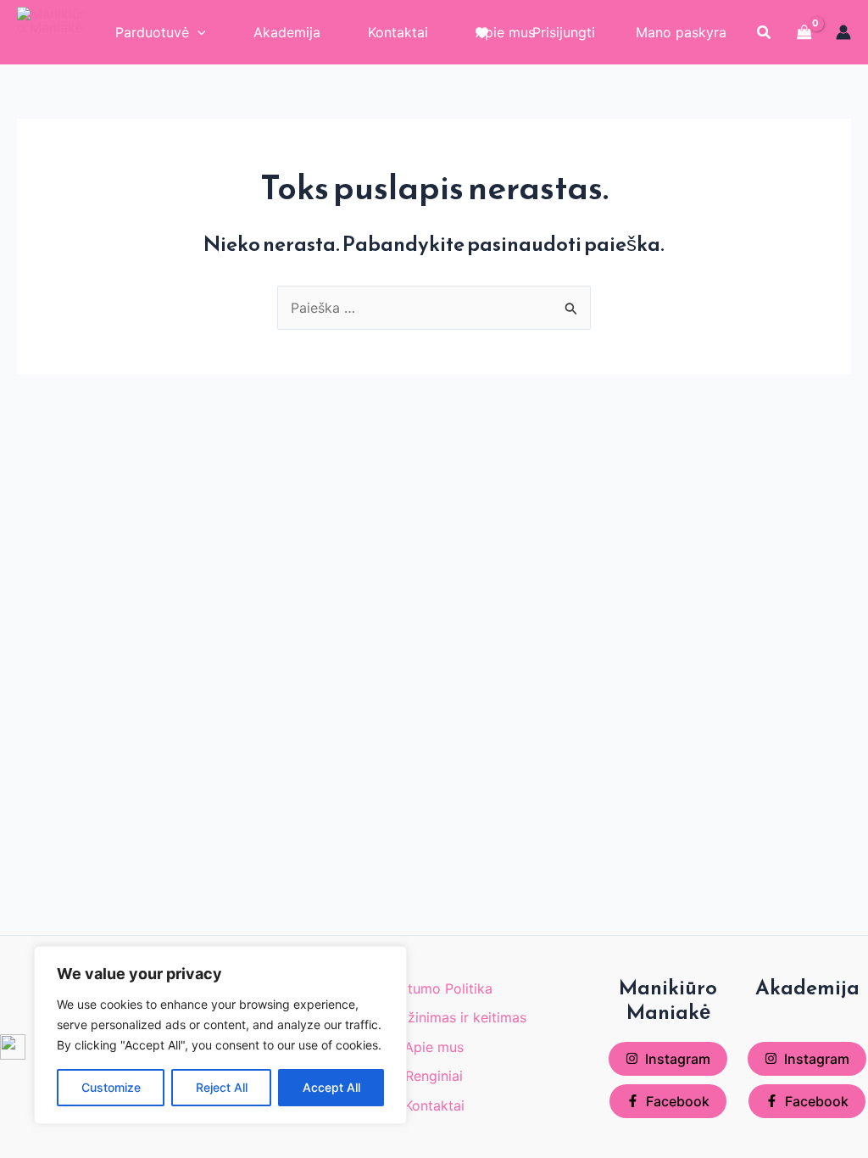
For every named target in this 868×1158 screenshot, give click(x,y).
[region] (220, 1035)
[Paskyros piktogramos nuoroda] (843, 32)
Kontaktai (434, 1105)
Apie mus (434, 1046)
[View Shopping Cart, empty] (804, 32)
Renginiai (434, 1075)
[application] (197, 32)
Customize (111, 1087)
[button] (764, 32)
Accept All (331, 1087)
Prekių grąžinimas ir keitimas (434, 1017)
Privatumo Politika (434, 988)
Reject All (222, 1087)
